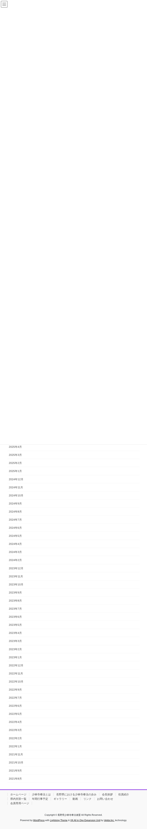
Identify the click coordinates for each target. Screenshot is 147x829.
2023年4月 (15, 632)
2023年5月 (15, 624)
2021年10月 (16, 762)
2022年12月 (16, 665)
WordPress (39, 820)
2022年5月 (15, 713)
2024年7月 (15, 519)
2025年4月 (15, 446)
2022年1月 (15, 746)
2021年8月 (15, 778)
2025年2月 (15, 462)
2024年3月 (15, 551)
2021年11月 (16, 754)
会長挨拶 (107, 794)
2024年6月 (15, 527)
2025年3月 (15, 454)
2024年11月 (16, 487)
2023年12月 (16, 568)
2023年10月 (16, 584)
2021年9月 (15, 770)
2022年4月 (15, 721)
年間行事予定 (40, 798)
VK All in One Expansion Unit (85, 820)
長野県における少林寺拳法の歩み (76, 794)
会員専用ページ (19, 803)
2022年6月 (15, 705)
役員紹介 (123, 794)
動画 (75, 798)
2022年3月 (15, 730)
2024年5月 (15, 535)
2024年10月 (16, 495)
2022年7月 (15, 697)
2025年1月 (15, 471)
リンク (87, 798)
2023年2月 (15, 649)
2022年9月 (15, 689)
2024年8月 (15, 511)
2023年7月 (15, 608)
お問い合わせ (105, 798)
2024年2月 (15, 560)
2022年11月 (16, 673)
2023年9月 (15, 592)
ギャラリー (60, 798)
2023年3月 (15, 641)
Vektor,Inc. (109, 820)
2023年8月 (15, 600)
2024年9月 (15, 503)
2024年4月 (15, 543)
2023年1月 (15, 657)
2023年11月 (16, 576)
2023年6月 (15, 616)
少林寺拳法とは (41, 794)
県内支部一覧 (18, 798)
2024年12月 (16, 479)
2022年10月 (16, 681)
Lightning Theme (59, 820)
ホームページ (18, 794)
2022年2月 (15, 738)
